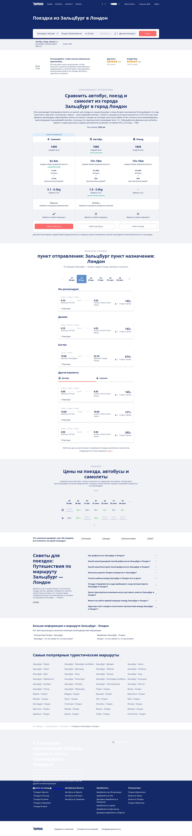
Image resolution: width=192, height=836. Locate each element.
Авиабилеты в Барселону (108, 809)
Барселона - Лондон (136, 694)
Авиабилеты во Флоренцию (109, 792)
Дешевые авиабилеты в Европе (111, 812)
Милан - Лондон (135, 689)
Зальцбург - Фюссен (136, 684)
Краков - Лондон (71, 714)
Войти (156, 4)
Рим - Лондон (102, 699)
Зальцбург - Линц (72, 674)
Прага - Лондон (71, 699)
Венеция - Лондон (135, 709)
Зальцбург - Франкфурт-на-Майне (79, 664)
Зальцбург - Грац (135, 674)
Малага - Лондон (103, 709)
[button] (91, 33)
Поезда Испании (40, 799)
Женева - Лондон (71, 709)
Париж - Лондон (103, 689)
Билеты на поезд (41, 788)
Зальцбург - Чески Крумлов (108, 684)
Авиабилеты (102, 788)
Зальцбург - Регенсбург (74, 679)
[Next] (129, 279)
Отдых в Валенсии (136, 803)
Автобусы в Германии (74, 799)
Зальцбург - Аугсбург (42, 684)
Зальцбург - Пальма (104, 674)
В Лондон (64, 726)
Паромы (78, 4)
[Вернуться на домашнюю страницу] (40, 4)
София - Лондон (103, 714)
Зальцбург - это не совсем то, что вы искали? (53, 638)
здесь (109, 451)
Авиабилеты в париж (106, 805)
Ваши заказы (130, 4)
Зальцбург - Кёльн (135, 664)
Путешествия (51, 726)
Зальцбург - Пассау (41, 689)
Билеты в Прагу (135, 795)
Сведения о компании (63, 829)
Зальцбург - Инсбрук (73, 684)
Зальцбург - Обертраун (74, 689)
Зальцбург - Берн (40, 674)
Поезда (49, 4)
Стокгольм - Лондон (73, 704)
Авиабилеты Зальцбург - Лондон (111, 635)
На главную (38, 726)
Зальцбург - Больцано (137, 679)
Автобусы (58, 4)
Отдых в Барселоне (136, 792)
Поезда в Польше (41, 795)
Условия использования (87, 829)
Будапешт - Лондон (41, 714)
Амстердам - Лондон (42, 704)
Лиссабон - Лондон (104, 704)
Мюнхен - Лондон (40, 699)
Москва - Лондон (135, 704)
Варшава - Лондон (104, 694)
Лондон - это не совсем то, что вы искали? (115, 638)
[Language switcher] (115, 4)
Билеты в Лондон (136, 799)
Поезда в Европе (41, 792)
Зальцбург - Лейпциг (105, 669)
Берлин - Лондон (40, 694)
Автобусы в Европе (73, 792)
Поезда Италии (40, 806)
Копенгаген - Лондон (137, 714)
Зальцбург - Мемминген (43, 679)
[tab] (77, 378)
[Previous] (62, 502)
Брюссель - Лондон (41, 709)
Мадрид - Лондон (71, 694)
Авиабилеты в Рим (105, 795)
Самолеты (69, 4)
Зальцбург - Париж (41, 664)
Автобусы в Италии (73, 795)
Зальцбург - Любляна (137, 669)
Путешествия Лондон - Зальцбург (48, 635)
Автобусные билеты (74, 788)
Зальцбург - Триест (41, 669)
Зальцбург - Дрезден (105, 664)
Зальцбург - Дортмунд (74, 669)
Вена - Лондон (134, 699)
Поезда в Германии (42, 803)
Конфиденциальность (111, 829)
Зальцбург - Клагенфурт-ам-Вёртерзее (112, 679)
